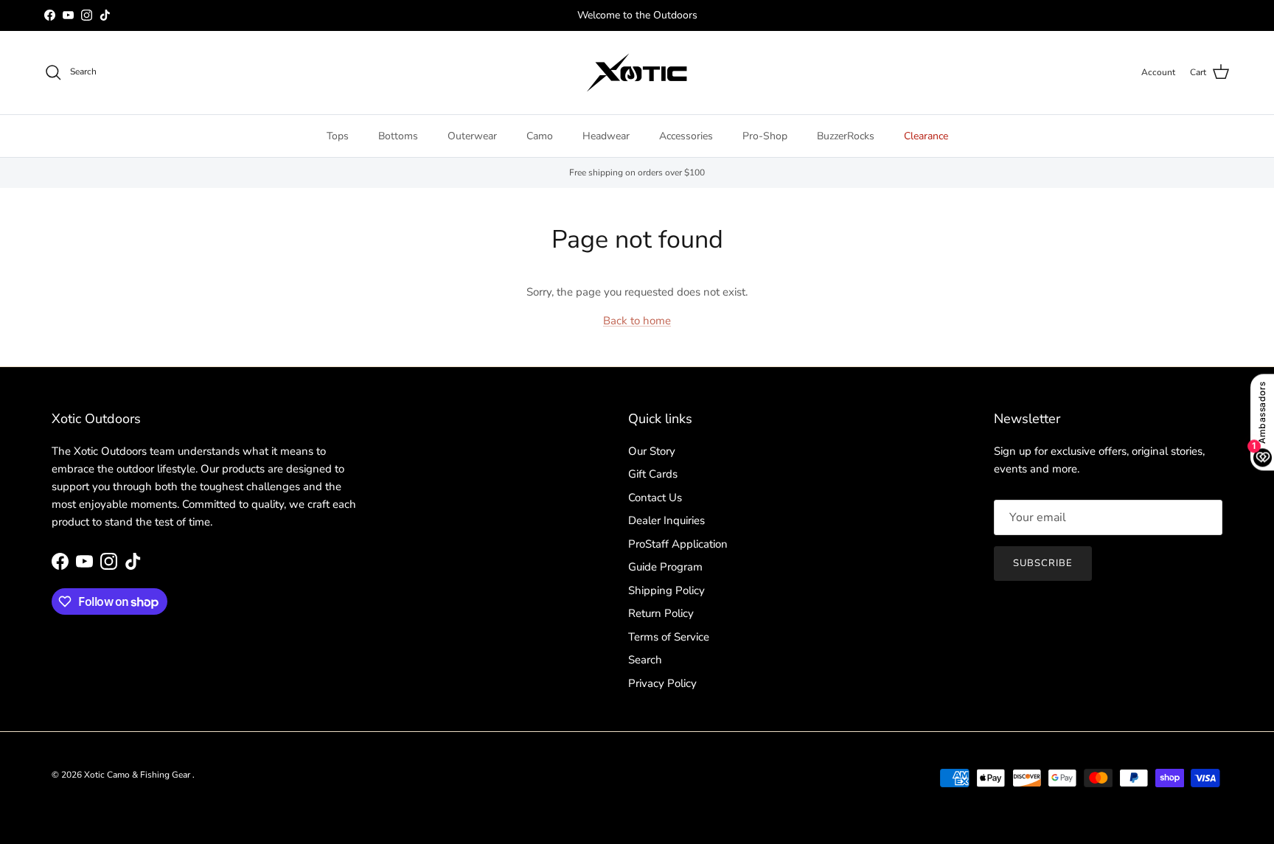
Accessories (686, 136)
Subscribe (1043, 563)
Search (645, 659)
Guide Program (665, 566)
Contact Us (655, 497)
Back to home (637, 320)
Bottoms (398, 136)
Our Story (651, 451)
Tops (338, 136)
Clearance (926, 136)
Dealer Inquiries (666, 520)
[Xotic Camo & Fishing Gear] (637, 73)
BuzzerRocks (845, 136)
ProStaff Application (678, 544)
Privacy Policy (662, 683)
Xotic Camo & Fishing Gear (138, 775)
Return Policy (661, 613)
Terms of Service (668, 636)
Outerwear (472, 136)
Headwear (606, 136)
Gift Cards (653, 474)
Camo (539, 136)
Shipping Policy (666, 590)
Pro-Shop (764, 136)
